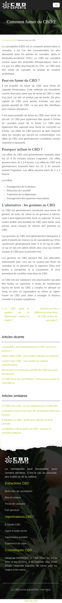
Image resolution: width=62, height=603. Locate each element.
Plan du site (31, 601)
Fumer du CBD (10, 40)
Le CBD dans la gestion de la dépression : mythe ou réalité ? (17, 314)
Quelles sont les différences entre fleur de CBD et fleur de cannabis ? (45, 314)
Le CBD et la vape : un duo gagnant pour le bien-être (30, 406)
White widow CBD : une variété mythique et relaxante (30, 356)
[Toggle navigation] (56, 5)
